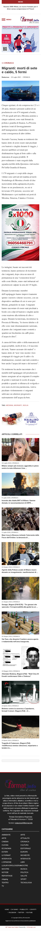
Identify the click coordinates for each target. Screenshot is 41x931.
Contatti (33, 909)
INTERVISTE (25, 859)
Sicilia (25, 405)
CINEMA (5, 842)
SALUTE (23, 876)
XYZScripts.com (31, 927)
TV (3, 886)
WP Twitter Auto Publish (11, 927)
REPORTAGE (7, 876)
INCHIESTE (25, 855)
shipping (5, 879)
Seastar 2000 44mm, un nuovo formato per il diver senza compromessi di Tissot (20, 8)
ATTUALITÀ (24, 838)
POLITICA (24, 872)
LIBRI (22, 862)
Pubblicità (24, 909)
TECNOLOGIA (26, 883)
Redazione (5, 77)
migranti (18, 405)
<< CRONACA (8, 63)
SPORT (23, 879)
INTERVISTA (7, 859)
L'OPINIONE (6, 862)
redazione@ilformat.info (23, 823)
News (20, 2)
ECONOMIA (6, 848)
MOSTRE (24, 865)
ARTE (22, 835)
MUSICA (23, 869)
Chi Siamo (14, 909)
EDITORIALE (25, 848)
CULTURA (24, 845)
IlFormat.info (26, 917)
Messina (9, 405)
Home (7, 909)
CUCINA (5, 845)
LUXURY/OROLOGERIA (11, 865)
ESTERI (5, 852)
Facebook (12, 912)
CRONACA (26, 77)
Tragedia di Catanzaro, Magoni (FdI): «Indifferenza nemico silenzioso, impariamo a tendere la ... (20, 745)
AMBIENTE (6, 835)
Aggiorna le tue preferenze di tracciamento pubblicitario (20, 920)
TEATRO (5, 883)
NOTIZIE (5, 872)
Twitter (21, 912)
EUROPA (24, 852)
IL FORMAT (6, 855)
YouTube (29, 912)
